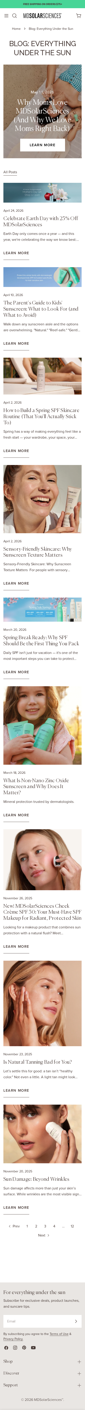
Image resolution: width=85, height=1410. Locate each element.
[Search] (14, 16)
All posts (10, 172)
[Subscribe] (76, 1321)
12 (72, 1226)
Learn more (43, 145)
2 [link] (36, 1226)
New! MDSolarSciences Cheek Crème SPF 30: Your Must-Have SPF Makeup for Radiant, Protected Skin (42, 912)
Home (16, 28)
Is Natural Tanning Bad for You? (37, 1062)
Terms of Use (59, 1333)
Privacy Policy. (13, 1338)
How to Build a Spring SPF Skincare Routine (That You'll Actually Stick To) (41, 416)
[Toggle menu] (6, 15)
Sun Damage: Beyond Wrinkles (36, 1179)
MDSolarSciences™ (48, 1399)
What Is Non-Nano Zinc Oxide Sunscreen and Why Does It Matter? (36, 787)
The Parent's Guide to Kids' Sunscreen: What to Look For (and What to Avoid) (40, 309)
